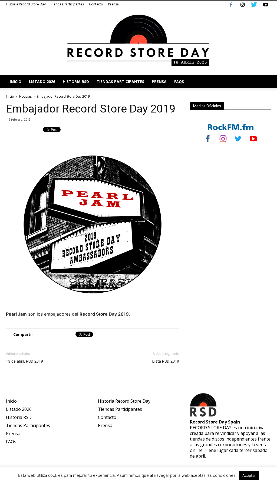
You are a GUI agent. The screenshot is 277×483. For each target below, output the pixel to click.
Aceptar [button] (249, 475)
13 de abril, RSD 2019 (24, 361)
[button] (264, 81)
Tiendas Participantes (67, 4)
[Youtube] (265, 4)
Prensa (113, 4)
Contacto (96, 4)
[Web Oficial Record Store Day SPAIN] (138, 41)
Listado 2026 (42, 81)
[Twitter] (254, 4)
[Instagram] (242, 4)
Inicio (15, 81)
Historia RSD (76, 81)
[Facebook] (230, 4)
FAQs (179, 81)
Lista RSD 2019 (165, 361)
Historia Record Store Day (26, 4)
